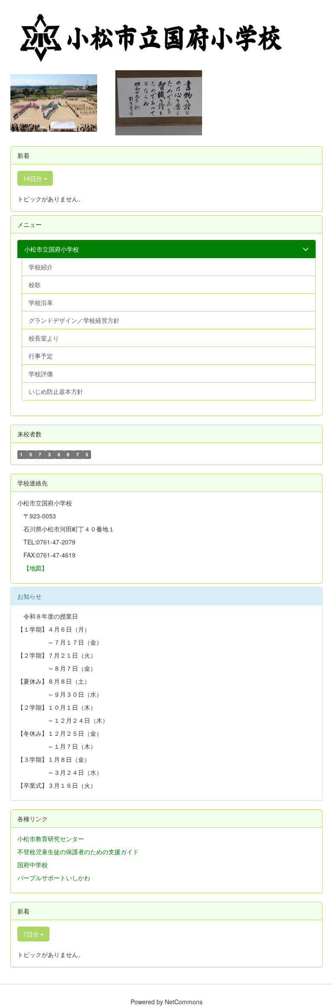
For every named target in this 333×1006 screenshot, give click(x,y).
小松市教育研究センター (50, 838)
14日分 (33, 178)
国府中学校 (32, 864)
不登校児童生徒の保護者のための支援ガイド (78, 851)
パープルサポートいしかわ (53, 877)
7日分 (31, 934)
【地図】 (35, 568)
